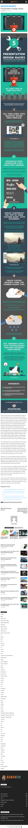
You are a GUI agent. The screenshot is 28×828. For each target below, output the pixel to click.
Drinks (2, 665)
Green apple (3, 698)
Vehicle (2, 764)
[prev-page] (13, 541)
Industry (2, 710)
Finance (2, 680)
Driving (2, 667)
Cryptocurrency (4, 657)
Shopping (2, 750)
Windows (2, 768)
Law (1, 729)
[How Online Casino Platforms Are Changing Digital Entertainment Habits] (24, 573)
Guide (2, 700)
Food (2, 684)
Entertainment (3, 671)
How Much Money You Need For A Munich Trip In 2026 (9, 578)
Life (1, 731)
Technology (3, 756)
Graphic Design (4, 696)
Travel (2, 760)
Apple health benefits (5, 622)
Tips (1, 758)
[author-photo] (14, 519)
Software (2, 752)
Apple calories (3, 618)
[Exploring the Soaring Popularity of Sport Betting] (24, 586)
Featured (2, 678)
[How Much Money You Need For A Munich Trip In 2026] (24, 579)
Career (2, 649)
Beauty (2, 637)
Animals (2, 614)
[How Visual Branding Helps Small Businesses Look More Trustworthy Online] (24, 566)
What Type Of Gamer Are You (6, 509)
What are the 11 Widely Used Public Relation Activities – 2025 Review (14, 537)
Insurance (3, 719)
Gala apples (3, 688)
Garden (2, 694)
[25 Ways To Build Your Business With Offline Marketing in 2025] (5, 533)
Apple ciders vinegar (5, 620)
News (2, 739)
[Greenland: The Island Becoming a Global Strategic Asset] (24, 559)
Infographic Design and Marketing (7, 713)
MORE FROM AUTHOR (18, 527)
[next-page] (14, 541)
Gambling (2, 690)
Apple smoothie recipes (5, 632)
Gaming (2, 692)
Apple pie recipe (4, 628)
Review (2, 747)
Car (1, 647)
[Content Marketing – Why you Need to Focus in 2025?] (23, 533)
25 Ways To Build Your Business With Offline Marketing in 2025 (5, 537)
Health (2, 702)
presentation (19, 502)
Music (2, 737)
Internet (2, 721)
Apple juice (3, 624)
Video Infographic (4, 766)
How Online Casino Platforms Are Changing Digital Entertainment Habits (10, 572)
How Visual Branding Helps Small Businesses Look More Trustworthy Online (9, 566)
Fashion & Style (4, 676)
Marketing (3, 735)
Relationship (3, 745)
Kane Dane (4, 10)
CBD (2, 653)
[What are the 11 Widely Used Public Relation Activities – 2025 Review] (14, 533)
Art (1, 635)
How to (2, 708)
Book (2, 641)
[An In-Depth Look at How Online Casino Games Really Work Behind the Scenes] (24, 553)
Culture (2, 659)
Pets (2, 741)
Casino (2, 651)
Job (1, 723)
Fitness (2, 682)
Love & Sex (3, 733)
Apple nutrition (3, 626)
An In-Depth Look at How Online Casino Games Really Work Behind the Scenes (12, 817)
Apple (2, 616)
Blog (1, 639)
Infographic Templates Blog (6, 717)
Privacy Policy (9, 826)
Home (2, 4)
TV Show (2, 762)
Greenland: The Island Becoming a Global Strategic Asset (8, 558)
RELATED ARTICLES (9, 527)
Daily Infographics (7, 4)
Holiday (2, 704)
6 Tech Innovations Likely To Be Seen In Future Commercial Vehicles (22, 510)
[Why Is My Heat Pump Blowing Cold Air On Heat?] (24, 593)
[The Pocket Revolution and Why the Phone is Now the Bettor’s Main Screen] (24, 599)
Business (2, 643)
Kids (1, 725)
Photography (3, 743)
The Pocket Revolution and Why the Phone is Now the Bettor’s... (9, 598)
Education (3, 669)
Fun (1, 686)
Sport (2, 754)
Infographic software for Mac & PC (7, 715)
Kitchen (2, 727)
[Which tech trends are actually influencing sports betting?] (24, 546)
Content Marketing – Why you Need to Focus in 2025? (23, 537)
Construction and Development (7, 655)
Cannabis (2, 645)
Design (5, 502)
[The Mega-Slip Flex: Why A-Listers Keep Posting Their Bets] (24, 606)
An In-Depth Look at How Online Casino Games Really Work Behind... (10, 552)
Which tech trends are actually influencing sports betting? (8, 545)
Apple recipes (3, 630)
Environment (3, 674)
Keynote (9, 502)
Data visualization (12, 6)
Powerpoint (13, 502)
